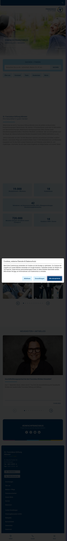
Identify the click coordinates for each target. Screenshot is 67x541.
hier (15, 271)
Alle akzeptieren (54, 278)
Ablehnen (27, 278)
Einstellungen (39, 278)
